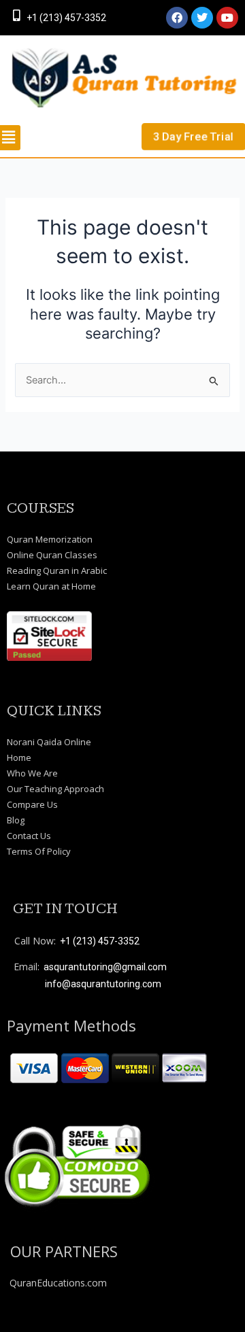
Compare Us (32, 804)
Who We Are (32, 773)
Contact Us (29, 836)
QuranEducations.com (58, 1282)
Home (19, 757)
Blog (15, 820)
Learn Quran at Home (51, 586)
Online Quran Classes (52, 555)
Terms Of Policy (39, 851)
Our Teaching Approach (55, 789)
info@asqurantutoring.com (103, 983)
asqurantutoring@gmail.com (105, 966)
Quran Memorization (50, 539)
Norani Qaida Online (49, 742)
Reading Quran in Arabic (57, 570)
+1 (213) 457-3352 (66, 17)
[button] (13, 137)
